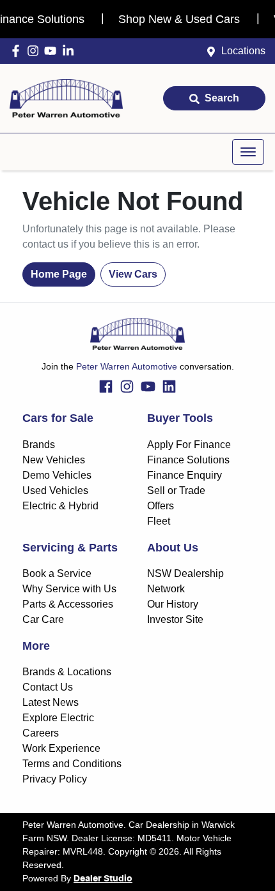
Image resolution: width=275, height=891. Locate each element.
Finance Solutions (188, 459)
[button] (248, 152)
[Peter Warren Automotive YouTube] (52, 51)
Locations (243, 50)
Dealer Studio (103, 878)
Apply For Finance (189, 444)
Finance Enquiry (184, 475)
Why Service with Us (69, 588)
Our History (172, 604)
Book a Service (56, 573)
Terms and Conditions (72, 763)
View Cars (133, 274)
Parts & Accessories (67, 604)
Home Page (59, 274)
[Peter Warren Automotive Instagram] (35, 51)
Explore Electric (58, 717)
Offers (160, 505)
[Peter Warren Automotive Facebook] (18, 51)
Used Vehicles (55, 490)
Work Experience (61, 748)
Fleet (158, 521)
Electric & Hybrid (60, 505)
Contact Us (47, 687)
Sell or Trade (176, 490)
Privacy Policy (54, 779)
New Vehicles (53, 459)
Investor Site (175, 619)
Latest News (50, 702)
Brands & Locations (66, 671)
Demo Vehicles (56, 475)
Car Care (43, 619)
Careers (40, 733)
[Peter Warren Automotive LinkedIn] (70, 51)
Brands (38, 444)
